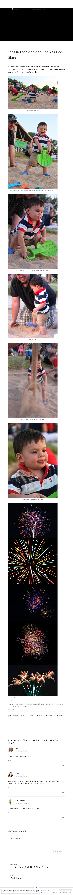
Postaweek (44, 705)
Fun (24, 48)
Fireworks (49, 703)
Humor (28, 48)
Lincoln (36, 48)
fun (55, 703)
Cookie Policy (38, 892)
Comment (58, 852)
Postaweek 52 (54, 705)
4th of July (12, 703)
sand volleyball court (19, 706)
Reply (63, 765)
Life (32, 48)
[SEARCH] (62, 4)
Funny (60, 703)
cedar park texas (22, 703)
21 (9, 5)
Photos (41, 48)
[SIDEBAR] (36, 887)
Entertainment (13, 48)
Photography (29, 705)
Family (20, 48)
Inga (17, 773)
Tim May (10, 700)
